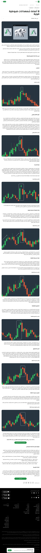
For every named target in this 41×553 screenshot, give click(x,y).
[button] (20, 18)
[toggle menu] (2, 1)
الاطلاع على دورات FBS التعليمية (20, 442)
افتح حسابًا (5, 1)
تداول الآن (20, 478)
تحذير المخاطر (37, 544)
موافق (10, 550)
